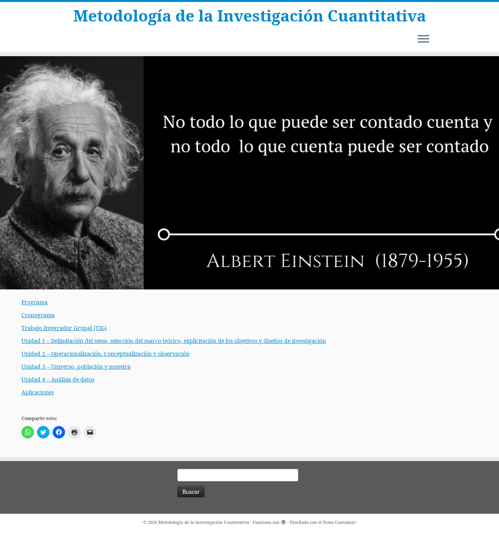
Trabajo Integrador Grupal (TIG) (64, 328)
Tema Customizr (339, 522)
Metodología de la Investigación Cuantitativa (249, 15)
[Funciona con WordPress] (283, 520)
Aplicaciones (37, 392)
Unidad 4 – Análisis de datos (57, 379)
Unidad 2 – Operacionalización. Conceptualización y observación (105, 353)
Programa (34, 302)
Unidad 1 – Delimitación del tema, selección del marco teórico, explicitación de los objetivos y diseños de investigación (173, 340)
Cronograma (38, 315)
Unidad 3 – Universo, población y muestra (76, 366)
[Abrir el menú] (423, 39)
